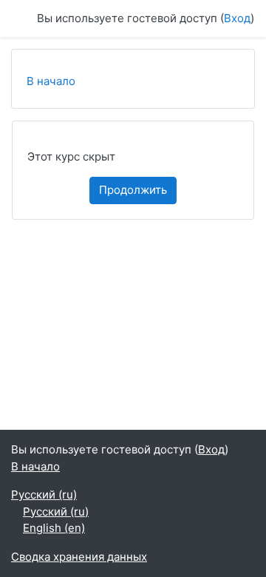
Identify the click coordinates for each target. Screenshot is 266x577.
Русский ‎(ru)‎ (44, 494)
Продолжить (133, 190)
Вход (237, 18)
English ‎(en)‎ (54, 528)
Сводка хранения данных (79, 557)
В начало (51, 81)
